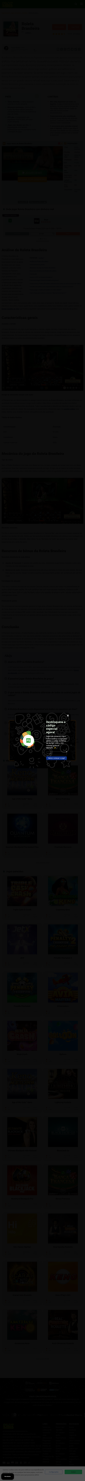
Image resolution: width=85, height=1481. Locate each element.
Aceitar (73, 1472)
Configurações (53, 1472)
